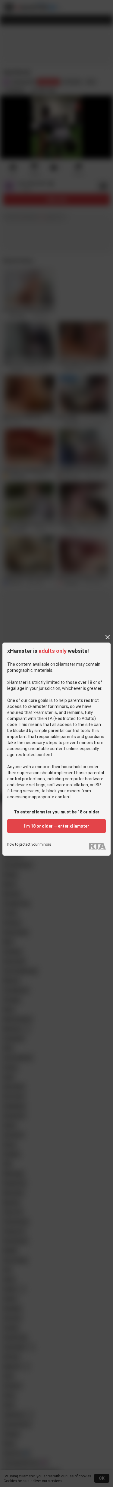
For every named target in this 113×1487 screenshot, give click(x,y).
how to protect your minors (29, 845)
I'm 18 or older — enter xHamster (56, 826)
